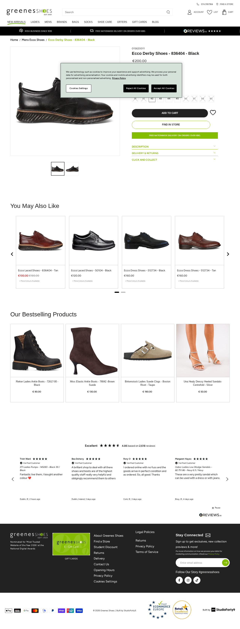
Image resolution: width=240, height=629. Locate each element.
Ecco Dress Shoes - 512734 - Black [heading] (144, 270)
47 (194, 98)
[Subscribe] (225, 562)
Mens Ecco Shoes (33, 40)
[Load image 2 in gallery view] (72, 169)
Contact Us (101, 564)
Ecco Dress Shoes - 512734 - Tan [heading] (196, 270)
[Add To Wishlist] (213, 114)
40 (211, 98)
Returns (99, 553)
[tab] (117, 292)
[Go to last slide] (12, 254)
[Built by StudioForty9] (219, 610)
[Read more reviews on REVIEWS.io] (210, 515)
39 (135, 98)
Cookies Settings (105, 581)
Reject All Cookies (136, 88)
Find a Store (102, 541)
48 (202, 98)
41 (143, 98)
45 (177, 98)
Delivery (99, 558)
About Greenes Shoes (108, 535)
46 (185, 98)
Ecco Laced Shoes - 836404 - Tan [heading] (38, 270)
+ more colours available (29, 281)
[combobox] (114, 12)
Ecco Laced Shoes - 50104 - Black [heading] (91, 270)
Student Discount (106, 547)
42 (152, 98)
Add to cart (170, 113)
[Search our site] (168, 12)
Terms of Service (147, 552)
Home (14, 40)
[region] (120, 254)
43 (160, 98)
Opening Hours (104, 570)
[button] (12, 479)
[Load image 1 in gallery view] (57, 169)
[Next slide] (228, 254)
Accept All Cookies (164, 88)
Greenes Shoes (107, 610)
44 (168, 98)
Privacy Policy (103, 575)
